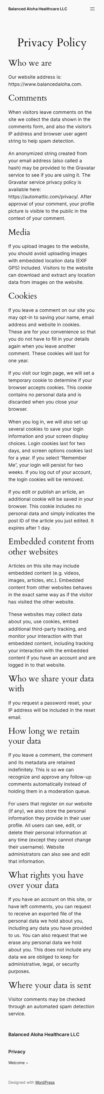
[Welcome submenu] (27, 1063)
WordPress (45, 1082)
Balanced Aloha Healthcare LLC (37, 8)
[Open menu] (92, 9)
